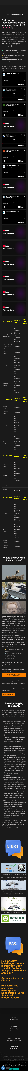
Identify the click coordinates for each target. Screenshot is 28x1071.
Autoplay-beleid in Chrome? (12, 979)
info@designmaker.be (15, 1040)
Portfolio (14, 1021)
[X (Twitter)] (12, 1048)
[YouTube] (16, 1048)
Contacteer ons (14, 1030)
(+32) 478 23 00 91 (15, 1038)
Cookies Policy (14, 1029)
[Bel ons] (3, 1068)
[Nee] (26, 1066)
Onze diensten (14, 1019)
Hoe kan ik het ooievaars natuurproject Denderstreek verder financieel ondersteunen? (13, 991)
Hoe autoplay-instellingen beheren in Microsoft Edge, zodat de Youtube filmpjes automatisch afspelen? (13, 966)
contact (12, 687)
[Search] (22, 2)
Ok (10, 1068)
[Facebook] (10, 1048)
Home (13, 1017)
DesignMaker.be (14, 1060)
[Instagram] (14, 1048)
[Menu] (25, 2)
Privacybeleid (16, 1068)
